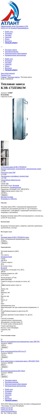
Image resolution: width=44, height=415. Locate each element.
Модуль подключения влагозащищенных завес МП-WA (20, 341)
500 (7, 183)
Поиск (7, 39)
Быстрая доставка (7, 197)
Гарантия (8, 37)
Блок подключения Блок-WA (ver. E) (13, 351)
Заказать (4, 195)
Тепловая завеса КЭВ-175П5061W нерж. (15, 237)
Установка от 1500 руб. (9, 199)
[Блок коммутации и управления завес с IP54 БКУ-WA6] (1, 359)
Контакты (8, 41)
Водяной (16, 185)
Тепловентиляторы (11, 51)
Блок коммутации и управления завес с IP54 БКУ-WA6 (20, 361)
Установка (8, 33)
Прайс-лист (9, 31)
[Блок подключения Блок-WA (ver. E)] (1, 349)
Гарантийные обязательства (10, 180)
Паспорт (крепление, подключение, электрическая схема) (21, 169)
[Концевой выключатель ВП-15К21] (1, 369)
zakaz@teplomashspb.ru (20, 28)
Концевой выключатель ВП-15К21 (13, 371)
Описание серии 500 (8, 172)
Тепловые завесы (11, 50)
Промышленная (15, 187)
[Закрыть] (1, 46)
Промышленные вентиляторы (15, 55)
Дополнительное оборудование (16, 53)
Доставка (8, 35)
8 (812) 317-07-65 (7, 28)
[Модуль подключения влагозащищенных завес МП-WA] (1, 340)
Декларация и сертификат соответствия (15, 176)
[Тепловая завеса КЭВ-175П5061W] (19, 140)
